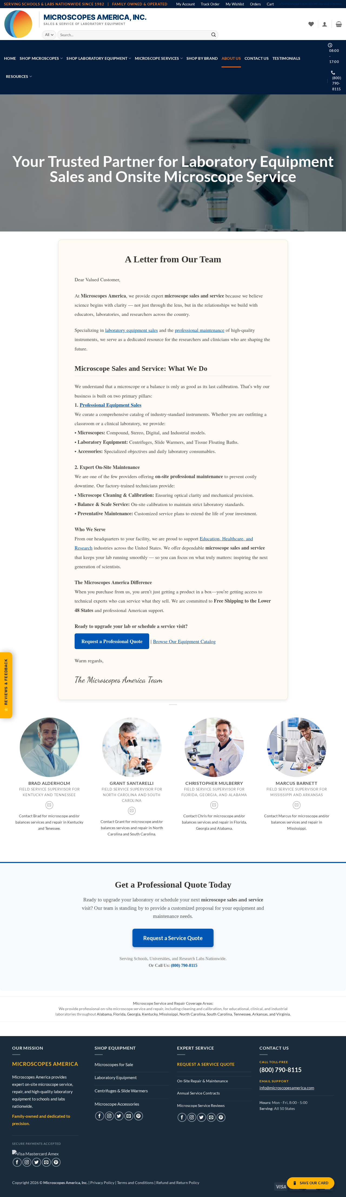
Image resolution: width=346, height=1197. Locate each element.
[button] (324, 24)
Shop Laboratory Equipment (96, 58)
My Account (185, 4)
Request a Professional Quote (111, 641)
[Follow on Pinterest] (56, 1162)
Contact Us (257, 58)
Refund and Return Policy (177, 1182)
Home (10, 58)
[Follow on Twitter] (36, 1162)
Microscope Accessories (117, 1103)
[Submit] (213, 34)
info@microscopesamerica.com (287, 1087)
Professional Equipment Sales (110, 404)
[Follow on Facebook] (17, 1162)
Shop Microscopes (39, 58)
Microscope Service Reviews (201, 1105)
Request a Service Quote (173, 938)
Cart (270, 4)
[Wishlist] (311, 24)
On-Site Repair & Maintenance (202, 1081)
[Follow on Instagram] (26, 1162)
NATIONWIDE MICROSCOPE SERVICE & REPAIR (312, 3)
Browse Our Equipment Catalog (184, 641)
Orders (255, 4)
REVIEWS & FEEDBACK (5, 685)
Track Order (210, 4)
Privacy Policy (102, 1182)
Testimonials (286, 58)
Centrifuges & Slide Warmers (121, 1090)
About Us (231, 58)
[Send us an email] (49, 805)
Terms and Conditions (135, 1182)
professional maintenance (199, 330)
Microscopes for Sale (114, 1064)
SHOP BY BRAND (202, 58)
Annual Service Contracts (198, 1093)
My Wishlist (235, 4)
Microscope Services (157, 58)
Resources (17, 76)
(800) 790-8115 (184, 965)
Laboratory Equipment (116, 1077)
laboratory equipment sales (131, 330)
